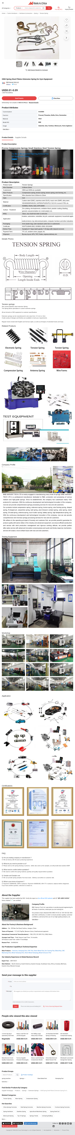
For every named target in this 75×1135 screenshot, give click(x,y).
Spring (36, 13)
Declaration (57, 1130)
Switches (15, 950)
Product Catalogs (27, 1075)
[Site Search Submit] (49, 8)
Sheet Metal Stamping (31, 953)
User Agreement (47, 1130)
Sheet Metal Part (39, 950)
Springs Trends (34, 1116)
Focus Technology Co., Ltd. (24, 1130)
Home (3, 13)
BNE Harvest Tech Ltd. (12, 82)
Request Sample (34, 102)
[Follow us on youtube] (68, 1123)
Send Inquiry (19, 98)
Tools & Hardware (12, 13)
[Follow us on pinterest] (71, 1123)
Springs (22, 1078)
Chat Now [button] (57, 98)
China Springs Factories (10, 1107)
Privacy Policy (65, 1130)
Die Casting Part (50, 950)
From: (10, 981)
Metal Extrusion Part (45, 953)
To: (11, 986)
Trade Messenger (31, 1123)
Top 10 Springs (21, 1116)
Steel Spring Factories (27, 1107)
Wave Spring (18, 1098)
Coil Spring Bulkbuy (47, 1116)
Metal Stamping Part (18, 953)
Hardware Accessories (25, 13)
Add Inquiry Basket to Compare (38, 70)
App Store (6, 1123)
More (3, 1119)
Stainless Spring (21, 1111)
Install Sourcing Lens (10, 1126)
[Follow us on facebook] (60, 1123)
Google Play (17, 1123)
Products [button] (18, 8)
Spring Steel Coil (54, 1111)
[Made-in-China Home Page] (37, 3)
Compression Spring (32, 1098)
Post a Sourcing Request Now (52, 1006)
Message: (9, 991)
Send (15, 1006)
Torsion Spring (7, 1098)
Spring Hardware (8, 1111)
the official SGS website (45, 898)
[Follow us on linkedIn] (54, 1126)
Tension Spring (44, 13)
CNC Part (30, 950)
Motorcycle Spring (8, 1116)
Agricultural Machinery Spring (38, 1111)
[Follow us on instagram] (65, 1123)
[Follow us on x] (63, 1123)
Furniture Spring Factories (62, 1107)
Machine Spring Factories (44, 1107)
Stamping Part (22, 950)
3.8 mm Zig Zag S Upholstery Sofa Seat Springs (8, 1035)
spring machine (6, 1078)
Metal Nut (58, 950)
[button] (3, 3)
